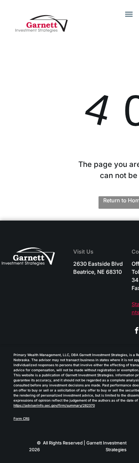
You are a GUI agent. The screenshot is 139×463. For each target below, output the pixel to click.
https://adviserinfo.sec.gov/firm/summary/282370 (54, 405)
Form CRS (21, 418)
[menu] (129, 14)
